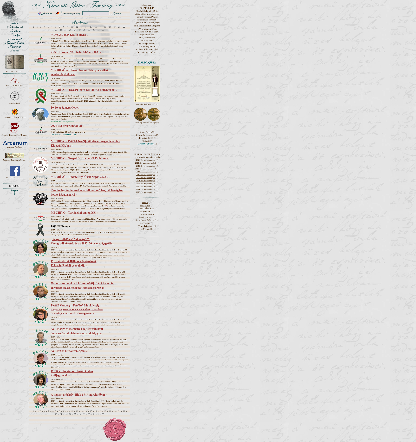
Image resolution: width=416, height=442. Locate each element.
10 (67, 27)
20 (115, 27)
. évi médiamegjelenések (146, 157)
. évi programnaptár (145, 160)
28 (80, 30)
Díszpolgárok (145, 211)
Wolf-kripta (145, 229)
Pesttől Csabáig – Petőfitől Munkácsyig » (77, 309)
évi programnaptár (145, 166)
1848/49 (145, 202)
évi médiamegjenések (145, 163)
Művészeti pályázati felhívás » (69, 34)
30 (89, 30)
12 (77, 27)
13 (82, 27)
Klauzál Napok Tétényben (144, 220)
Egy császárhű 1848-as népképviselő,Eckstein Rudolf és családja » (74, 263)
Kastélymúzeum (145, 217)
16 (96, 27)
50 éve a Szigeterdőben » (66, 107)
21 (119, 27)
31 (94, 30)
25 (65, 30)
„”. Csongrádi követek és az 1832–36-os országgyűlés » (82, 241)
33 (103, 30)
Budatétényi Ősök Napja (145, 208)
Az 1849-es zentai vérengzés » (69, 351)
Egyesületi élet (144, 138)
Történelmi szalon (145, 226)
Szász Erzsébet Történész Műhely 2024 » (76, 52)
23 (56, 30)
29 (84, 30)
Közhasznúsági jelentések (145, 135)
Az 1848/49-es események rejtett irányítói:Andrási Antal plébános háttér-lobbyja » (77, 331)
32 (98, 30)
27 (75, 30)
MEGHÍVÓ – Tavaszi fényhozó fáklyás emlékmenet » (84, 89)
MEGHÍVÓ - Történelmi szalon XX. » (75, 212)
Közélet (145, 141)
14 (86, 27)
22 (124, 27)
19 (110, 27)
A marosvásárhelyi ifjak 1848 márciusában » (79, 394)
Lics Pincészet (145, 223)
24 (61, 30)
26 (70, 30)
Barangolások (145, 205)
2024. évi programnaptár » (67, 126)
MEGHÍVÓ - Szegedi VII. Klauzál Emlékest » (80, 158)
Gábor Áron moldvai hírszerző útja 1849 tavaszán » (82, 285)
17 (100, 27)
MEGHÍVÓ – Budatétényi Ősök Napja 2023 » (79, 177)
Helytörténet (145, 214)
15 (91, 27)
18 (105, 27)
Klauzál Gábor (145, 132)
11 (72, 27)
